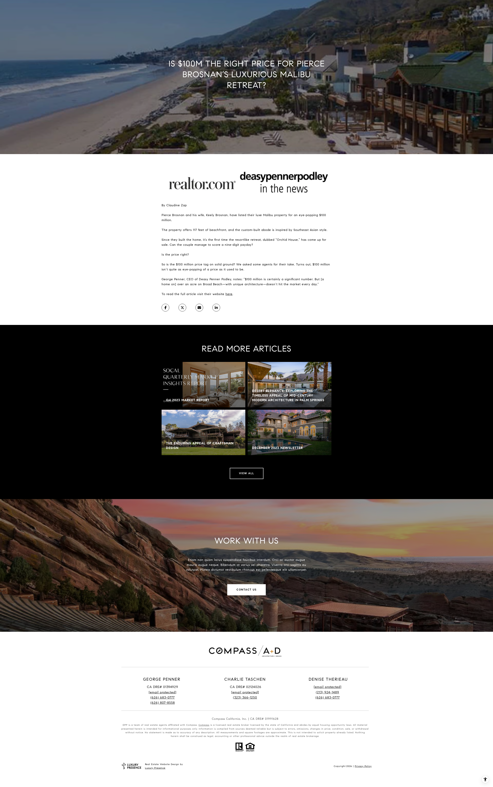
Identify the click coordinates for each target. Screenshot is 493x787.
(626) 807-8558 (162, 703)
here (229, 294)
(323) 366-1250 (245, 698)
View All (246, 473)
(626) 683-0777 (162, 698)
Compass (204, 724)
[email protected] (327, 687)
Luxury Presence (155, 767)
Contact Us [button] (246, 589)
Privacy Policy (363, 766)
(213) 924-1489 (327, 692)
